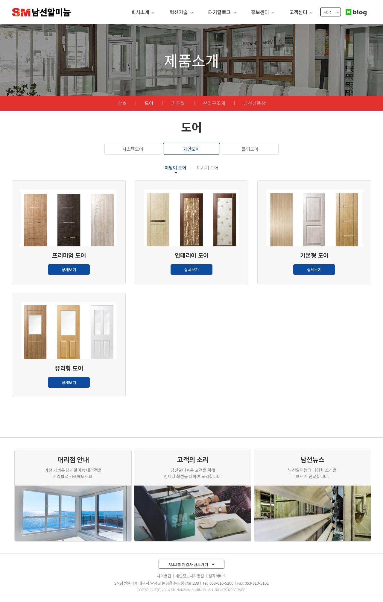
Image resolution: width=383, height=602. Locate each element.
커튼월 (178, 103)
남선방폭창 (254, 103)
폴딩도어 (250, 149)
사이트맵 (164, 576)
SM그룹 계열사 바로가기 (188, 564)
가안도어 (191, 149)
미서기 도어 (207, 167)
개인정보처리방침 (189, 576)
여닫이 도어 (175, 167)
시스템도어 (132, 149)
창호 (122, 103)
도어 (149, 103)
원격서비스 (217, 576)
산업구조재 (214, 103)
